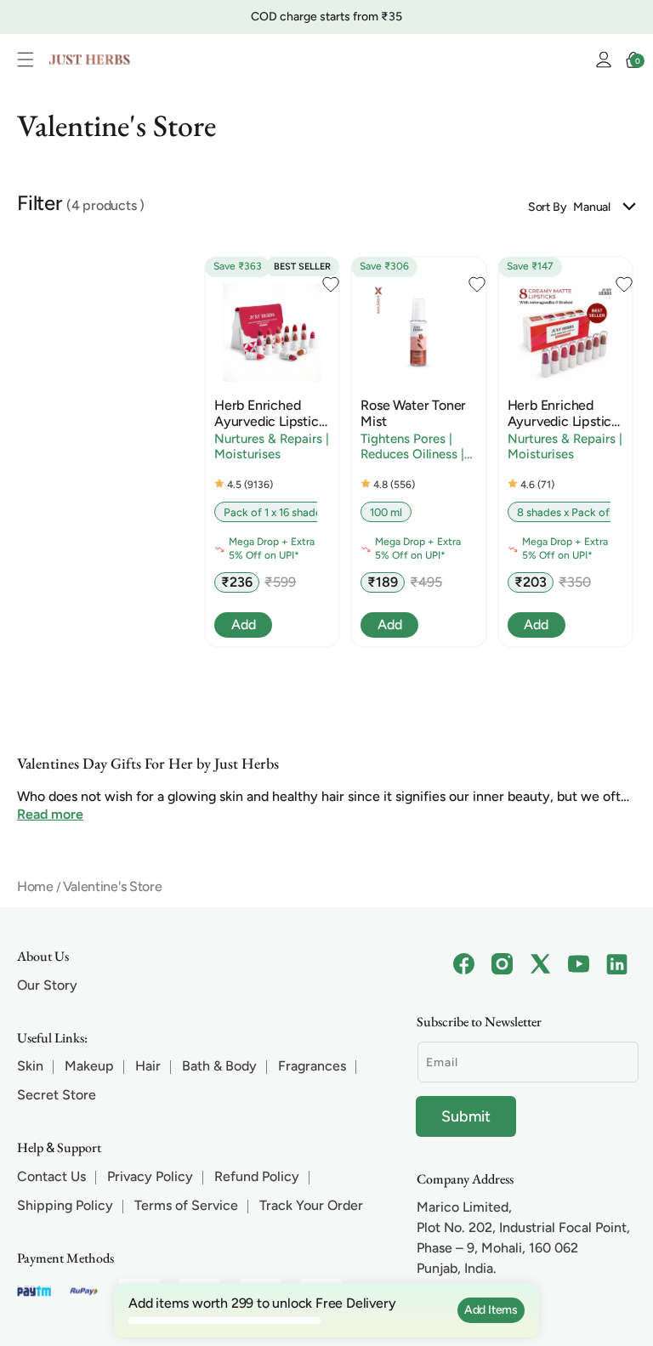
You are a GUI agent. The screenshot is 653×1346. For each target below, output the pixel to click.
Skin (30, 1066)
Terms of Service (186, 1205)
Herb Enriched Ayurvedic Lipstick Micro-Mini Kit (269, 413)
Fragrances (312, 1066)
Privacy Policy (150, 1176)
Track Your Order (311, 1205)
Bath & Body (219, 1066)
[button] (30, 59)
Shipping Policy (65, 1205)
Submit (466, 1116)
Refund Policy (256, 1176)
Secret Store (56, 1095)
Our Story (47, 985)
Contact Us (51, 1176)
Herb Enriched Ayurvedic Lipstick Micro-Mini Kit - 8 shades (563, 413)
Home (35, 886)
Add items (491, 1310)
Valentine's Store (112, 886)
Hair (148, 1066)
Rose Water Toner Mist (413, 413)
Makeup (89, 1066)
